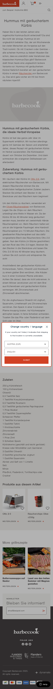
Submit (26, 360)
